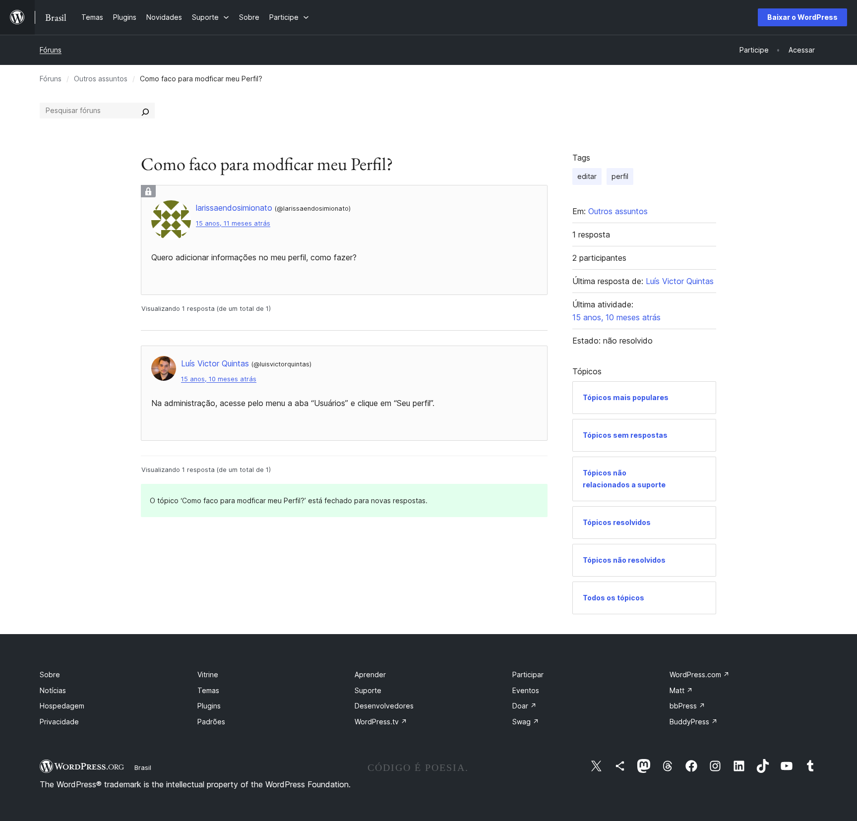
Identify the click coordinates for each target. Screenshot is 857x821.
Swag (525, 721)
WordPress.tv (381, 721)
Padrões (211, 721)
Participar (528, 674)
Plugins (209, 706)
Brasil (142, 767)
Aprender (370, 674)
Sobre (50, 674)
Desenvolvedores (384, 706)
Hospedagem (62, 706)
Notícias (53, 690)
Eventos (525, 690)
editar (587, 176)
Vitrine (207, 674)
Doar (524, 706)
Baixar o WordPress (802, 17)
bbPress (687, 706)
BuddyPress (694, 721)
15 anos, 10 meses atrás (218, 379)
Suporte (368, 690)
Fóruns (50, 50)
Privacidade (59, 721)
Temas (208, 690)
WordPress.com (700, 674)
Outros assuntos (100, 78)
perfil (620, 176)
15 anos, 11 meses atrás (233, 223)
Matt (681, 690)
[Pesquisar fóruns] (145, 110)
